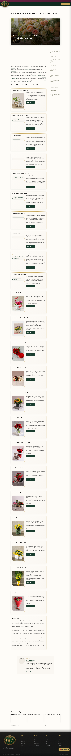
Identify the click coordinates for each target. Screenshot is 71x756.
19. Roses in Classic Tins (53, 88)
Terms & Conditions (37, 745)
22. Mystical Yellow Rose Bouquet (55, 94)
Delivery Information (37, 739)
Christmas (59, 745)
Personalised (60, 737)
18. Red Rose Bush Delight (54, 87)
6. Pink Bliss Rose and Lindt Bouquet (54, 62)
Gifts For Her (23, 747)
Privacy (63, 754)
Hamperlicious (13, 71)
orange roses (30, 637)
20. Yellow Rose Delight (53, 90)
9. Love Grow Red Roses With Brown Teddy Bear (54, 67)
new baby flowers (29, 640)
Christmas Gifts (65, 4)
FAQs (34, 741)
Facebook (27, 671)
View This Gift (29, 102)
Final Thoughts (52, 97)
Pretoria (47, 743)
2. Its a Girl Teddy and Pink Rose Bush (55, 54)
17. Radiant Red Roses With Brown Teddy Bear (55, 86)
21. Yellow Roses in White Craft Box (54, 92)
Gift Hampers (23, 737)
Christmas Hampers (24, 739)
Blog (14, 8)
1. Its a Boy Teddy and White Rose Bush (55, 52)
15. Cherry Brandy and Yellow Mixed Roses (54, 81)
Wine (58, 741)
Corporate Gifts (23, 748)
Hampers (59, 743)
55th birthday (13, 68)
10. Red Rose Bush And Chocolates (53, 70)
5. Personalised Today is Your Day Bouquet (55, 60)
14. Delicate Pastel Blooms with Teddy (54, 78)
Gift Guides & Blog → (61, 747)
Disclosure (66, 754)
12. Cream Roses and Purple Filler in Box (55, 74)
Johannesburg (48, 737)
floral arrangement (27, 69)
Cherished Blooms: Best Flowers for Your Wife (55, 50)
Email (31, 671)
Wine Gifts (23, 741)
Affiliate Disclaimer (36, 747)
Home (11, 8)
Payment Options (36, 743)
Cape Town (47, 739)
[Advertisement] (29, 55)
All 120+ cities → (48, 745)
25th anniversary (30, 628)
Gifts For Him (23, 745)
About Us (35, 737)
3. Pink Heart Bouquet (53, 56)
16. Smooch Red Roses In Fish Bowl (54, 83)
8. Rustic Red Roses (53, 65)
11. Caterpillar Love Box (53, 71)
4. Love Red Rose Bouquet (54, 57)
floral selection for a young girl (35, 75)
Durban (28, 81)
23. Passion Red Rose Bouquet (54, 95)
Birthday (59, 739)
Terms (60, 754)
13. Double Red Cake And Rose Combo (54, 76)
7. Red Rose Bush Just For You (54, 64)
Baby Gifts (23, 743)
